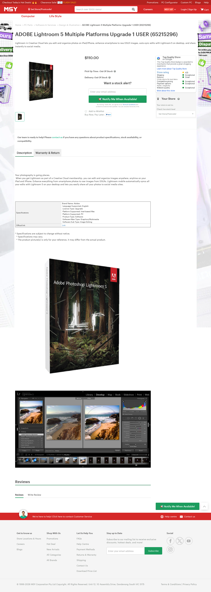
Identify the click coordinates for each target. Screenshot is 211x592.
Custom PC (186, 2)
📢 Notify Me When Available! (117, 99)
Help (206, 2)
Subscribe (153, 550)
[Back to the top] (204, 506)
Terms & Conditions (129, 104)
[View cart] (202, 9)
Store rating (163, 72)
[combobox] (106, 9)
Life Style (55, 16)
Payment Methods (86, 549)
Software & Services (46, 25)
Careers (148, 9)
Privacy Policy (190, 584)
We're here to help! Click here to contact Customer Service (62, 516)
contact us (57, 137)
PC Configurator (169, 2)
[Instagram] (171, 552)
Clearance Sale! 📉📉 (52, 2)
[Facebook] (171, 544)
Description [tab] (24, 152)
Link (63, 225)
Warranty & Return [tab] (48, 152)
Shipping (81, 560)
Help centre (171, 516)
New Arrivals (53, 549)
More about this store (166, 91)
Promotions (152, 2)
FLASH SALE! (69, 2)
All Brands (52, 560)
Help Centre (83, 544)
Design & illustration (69, 25)
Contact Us (82, 565)
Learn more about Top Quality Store (172, 69)
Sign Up (192, 9)
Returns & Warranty (86, 554)
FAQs (79, 538)
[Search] (133, 9)
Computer (28, 16)
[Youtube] (189, 544)
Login (184, 9)
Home (18, 25)
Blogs (198, 2)
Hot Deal (51, 544)
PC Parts (28, 25)
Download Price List (87, 571)
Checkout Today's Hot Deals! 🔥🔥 (20, 2)
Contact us (189, 516)
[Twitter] (180, 544)
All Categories (54, 554)
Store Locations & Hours (29, 538)
